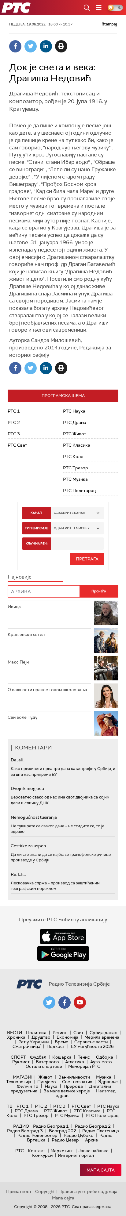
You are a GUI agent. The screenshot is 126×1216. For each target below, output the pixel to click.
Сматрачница (26, 1046)
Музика (103, 1077)
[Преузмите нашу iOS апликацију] (63, 936)
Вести (14, 1032)
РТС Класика (76, 445)
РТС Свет (17, 445)
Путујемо (46, 1081)
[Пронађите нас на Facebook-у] (64, 1002)
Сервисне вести (91, 1042)
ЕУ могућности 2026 (92, 1046)
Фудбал (38, 1057)
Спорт (18, 1057)
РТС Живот (74, 434)
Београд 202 (62, 1130)
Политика (36, 1032)
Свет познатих (77, 1081)
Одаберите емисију (72, 528)
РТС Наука (74, 411)
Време (61, 1042)
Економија (67, 1037)
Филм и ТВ (28, 1086)
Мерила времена (101, 1037)
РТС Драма (74, 422)
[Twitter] (30, 46)
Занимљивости (74, 1077)
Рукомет (21, 1061)
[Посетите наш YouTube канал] (80, 1002)
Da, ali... (18, 760)
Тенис (84, 1057)
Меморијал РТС (84, 1066)
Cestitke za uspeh (28, 846)
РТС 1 (14, 411)
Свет (78, 1032)
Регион (60, 1032)
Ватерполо (47, 1061)
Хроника (16, 1037)
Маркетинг (61, 1150)
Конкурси (42, 1155)
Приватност (18, 1191)
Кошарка (62, 1057)
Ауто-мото (101, 1061)
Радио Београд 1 (51, 1126)
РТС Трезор (75, 468)
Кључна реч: (36, 543)
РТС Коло (73, 456)
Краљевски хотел (26, 634)
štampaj (109, 24)
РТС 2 (14, 422)
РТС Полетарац (79, 490)
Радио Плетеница (100, 1130)
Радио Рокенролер (37, 1135)
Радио (21, 1126)
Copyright (45, 1191)
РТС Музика (75, 479)
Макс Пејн (18, 662)
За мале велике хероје (66, 1091)
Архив (91, 1140)
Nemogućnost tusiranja (34, 817)
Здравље (108, 1081)
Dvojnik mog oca (27, 788)
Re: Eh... (18, 874)
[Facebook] (15, 46)
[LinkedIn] (46, 46)
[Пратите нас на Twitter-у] (49, 1002)
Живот (45, 1077)
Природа (73, 1086)
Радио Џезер (65, 1140)
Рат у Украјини (33, 1042)
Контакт (36, 1150)
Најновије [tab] (19, 577)
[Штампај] (61, 46)
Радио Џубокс (78, 1135)
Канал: (36, 513)
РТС (19, 1150)
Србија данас (103, 1032)
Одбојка (104, 1057)
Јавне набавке (93, 1150)
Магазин (24, 1077)
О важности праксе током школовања (47, 689)
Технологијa (18, 1081)
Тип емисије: (36, 528)
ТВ (10, 1106)
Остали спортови (44, 1066)
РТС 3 (14, 434)
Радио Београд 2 (93, 1126)
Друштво (40, 1037)
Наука (51, 1086)
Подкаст (55, 1046)
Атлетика (74, 1061)
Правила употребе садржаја (87, 1191)
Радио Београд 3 (25, 1130)
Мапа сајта (101, 1170)
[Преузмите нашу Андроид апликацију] (63, 953)
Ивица (14, 607)
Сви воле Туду (22, 717)
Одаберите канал (69, 513)
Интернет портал (76, 1155)
